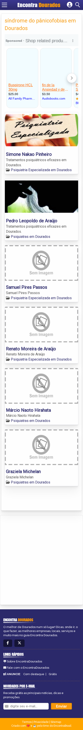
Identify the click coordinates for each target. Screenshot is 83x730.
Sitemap (56, 722)
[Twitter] (19, 643)
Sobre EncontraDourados (24, 661)
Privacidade (41, 722)
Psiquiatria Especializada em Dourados (41, 170)
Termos (27, 722)
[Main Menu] (4, 4)
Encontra (38, 5)
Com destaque (33, 674)
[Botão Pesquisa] (78, 5)
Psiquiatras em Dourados (30, 237)
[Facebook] (7, 643)
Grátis (53, 674)
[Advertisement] (41, 559)
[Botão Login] (69, 5)
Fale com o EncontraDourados (28, 667)
